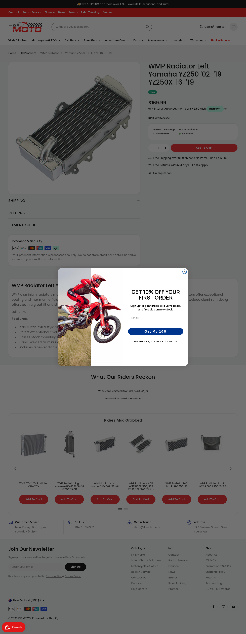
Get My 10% (155, 331)
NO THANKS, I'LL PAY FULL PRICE (155, 341)
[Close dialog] (185, 272)
